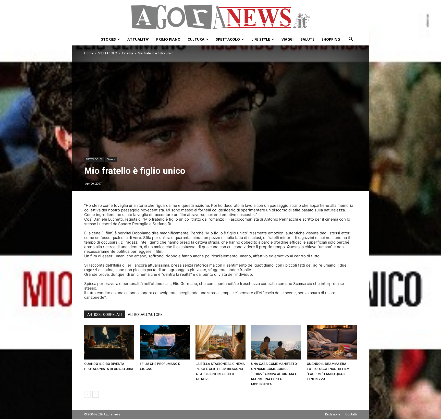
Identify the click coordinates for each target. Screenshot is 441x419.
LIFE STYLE (260, 39)
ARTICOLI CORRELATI (104, 315)
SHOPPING (331, 39)
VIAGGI (287, 39)
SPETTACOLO (228, 39)
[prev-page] (87, 394)
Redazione (332, 414)
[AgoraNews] (220, 17)
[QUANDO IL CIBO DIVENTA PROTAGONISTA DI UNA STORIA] (109, 342)
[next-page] (95, 394)
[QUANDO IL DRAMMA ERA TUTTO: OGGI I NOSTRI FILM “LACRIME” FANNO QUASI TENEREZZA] (332, 342)
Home (88, 53)
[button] (351, 39)
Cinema (127, 53)
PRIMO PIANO (168, 39)
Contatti (351, 414)
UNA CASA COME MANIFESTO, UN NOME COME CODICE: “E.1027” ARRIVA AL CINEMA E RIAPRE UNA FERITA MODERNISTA (274, 374)
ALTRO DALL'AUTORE (145, 315)
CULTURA (196, 39)
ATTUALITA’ (138, 39)
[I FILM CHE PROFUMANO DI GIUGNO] (165, 342)
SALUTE (307, 39)
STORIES (108, 39)
